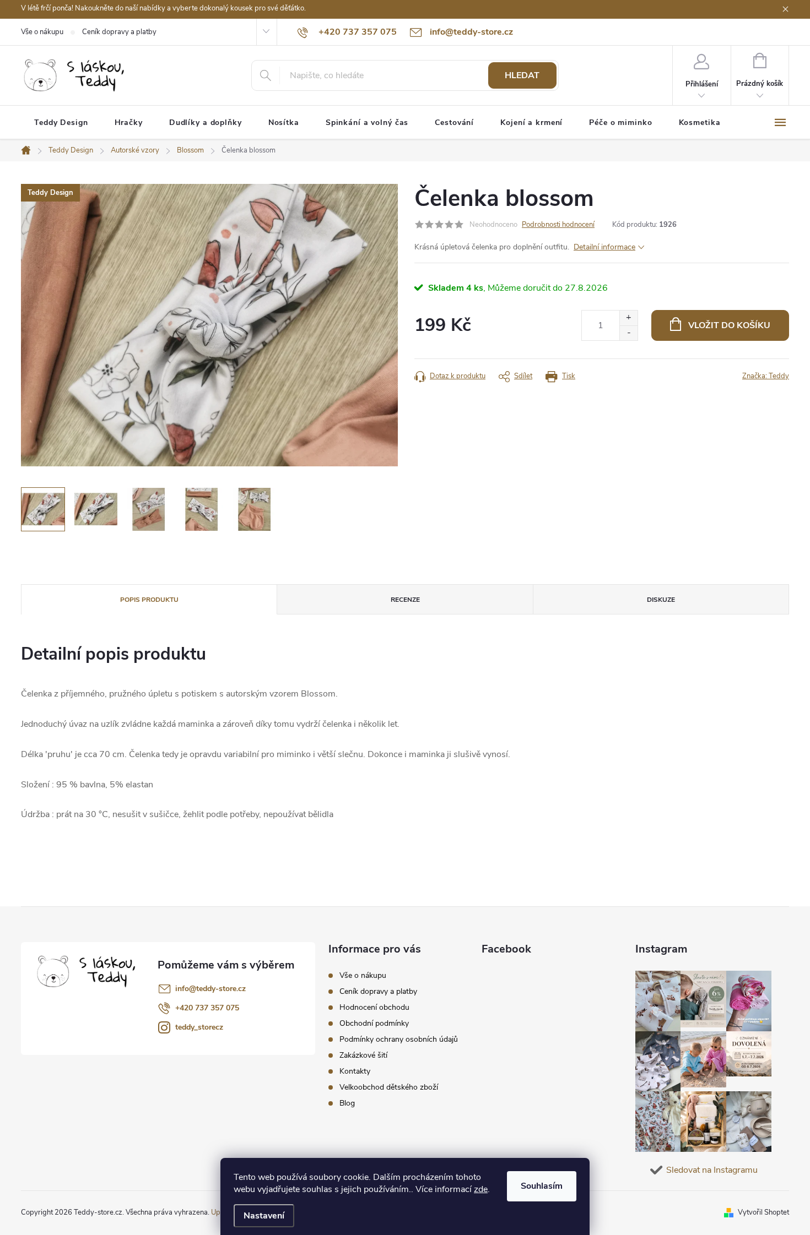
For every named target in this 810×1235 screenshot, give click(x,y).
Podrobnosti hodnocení (558, 224)
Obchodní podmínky (374, 1023)
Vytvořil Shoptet (763, 1212)
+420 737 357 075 (207, 1008)
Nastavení (264, 1216)
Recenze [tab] (405, 599)
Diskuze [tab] (661, 599)
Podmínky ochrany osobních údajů (398, 1039)
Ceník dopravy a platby (119, 32)
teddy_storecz (199, 1027)
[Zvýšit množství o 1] (628, 318)
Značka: (765, 376)
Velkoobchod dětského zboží (388, 1087)
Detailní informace (604, 247)
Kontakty (354, 1071)
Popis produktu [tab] (149, 599)
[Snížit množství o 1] (628, 332)
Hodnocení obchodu (374, 1007)
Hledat (522, 75)
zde (481, 1189)
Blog (347, 1103)
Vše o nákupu (42, 32)
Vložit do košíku (729, 325)
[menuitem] (61, 123)
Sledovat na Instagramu (712, 1170)
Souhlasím (542, 1186)
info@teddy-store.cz (210, 988)
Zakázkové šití (363, 1055)
